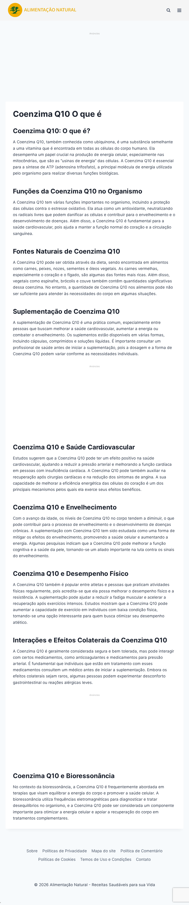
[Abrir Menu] (179, 10)
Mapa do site (104, 851)
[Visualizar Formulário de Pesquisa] (168, 10)
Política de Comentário (141, 851)
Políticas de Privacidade (64, 851)
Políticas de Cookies (57, 859)
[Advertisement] (94, 67)
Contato (143, 859)
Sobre (32, 851)
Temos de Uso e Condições (105, 859)
